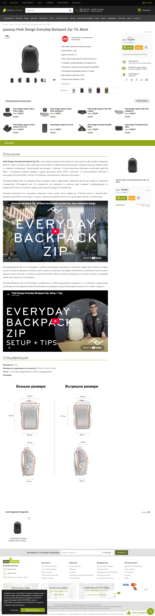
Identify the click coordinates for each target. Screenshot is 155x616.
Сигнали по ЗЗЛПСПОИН (116, 614)
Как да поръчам (75, 566)
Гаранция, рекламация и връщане (81, 575)
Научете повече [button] (18, 605)
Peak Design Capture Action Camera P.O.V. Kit (24, 126)
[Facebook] (147, 589)
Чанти (51, 18)
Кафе (126, 578)
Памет (103, 18)
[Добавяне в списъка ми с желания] (146, 47)
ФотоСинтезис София (49, 566)
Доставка (72, 572)
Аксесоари (121, 18)
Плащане (72, 569)
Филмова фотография (85, 18)
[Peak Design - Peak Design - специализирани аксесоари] (7, 37)
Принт (27, 3)
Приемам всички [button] (32, 610)
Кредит (139, 48)
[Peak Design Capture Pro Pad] (44, 128)
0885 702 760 (59, 594)
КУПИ (15, 116)
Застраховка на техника (105, 578)
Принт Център (47, 572)
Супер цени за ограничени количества (135, 54)
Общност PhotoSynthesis (133, 566)
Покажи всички (142, 101)
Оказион (137, 18)
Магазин (14, 3)
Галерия (49, 3)
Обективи (18, 18)
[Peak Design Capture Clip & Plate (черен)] (7, 112)
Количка (146, 10)
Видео (26, 18)
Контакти (76, 3)
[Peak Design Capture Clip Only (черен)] (82, 112)
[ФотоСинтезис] (12, 10)
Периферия (112, 18)
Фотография (62, 3)
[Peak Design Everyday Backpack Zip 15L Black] (133, 164)
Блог (40, 3)
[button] (126, 81)
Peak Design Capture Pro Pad (61, 125)
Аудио (97, 18)
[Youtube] (118, 593)
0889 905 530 (11, 573)
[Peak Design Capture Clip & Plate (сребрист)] (44, 112)
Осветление (43, 18)
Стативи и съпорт (62, 18)
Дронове (34, 18)
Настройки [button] (14, 610)
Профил (149, 3)
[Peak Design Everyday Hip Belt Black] (82, 128)
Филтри (72, 18)
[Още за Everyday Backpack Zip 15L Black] (18, 527)
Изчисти (144, 512)
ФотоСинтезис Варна (49, 569)
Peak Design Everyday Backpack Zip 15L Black (132, 181)
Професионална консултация (107, 572)
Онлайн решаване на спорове (77, 614)
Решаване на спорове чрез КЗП (97, 614)
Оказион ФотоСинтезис (50, 575)
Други (129, 18)
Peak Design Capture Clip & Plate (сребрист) (61, 110)
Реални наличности (104, 575)
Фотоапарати (8, 18)
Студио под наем (48, 578)
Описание (9, 143)
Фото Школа (128, 572)
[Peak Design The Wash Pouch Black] (119, 128)
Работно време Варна (141, 612)
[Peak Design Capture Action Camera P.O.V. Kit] (7, 128)
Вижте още (66, 84)
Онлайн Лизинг (74, 578)
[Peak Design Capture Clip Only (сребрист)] (119, 112)
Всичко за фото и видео (105, 566)
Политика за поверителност (58, 614)
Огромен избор (102, 569)
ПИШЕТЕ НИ (11, 569)
